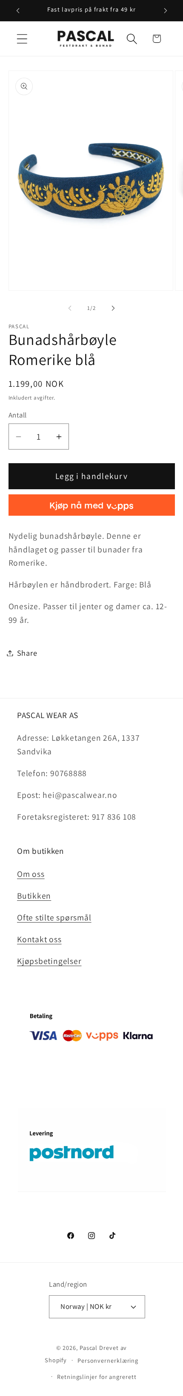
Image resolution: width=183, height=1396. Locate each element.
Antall (18, 415)
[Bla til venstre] (69, 308)
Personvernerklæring (107, 1360)
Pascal (89, 1347)
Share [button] (27, 653)
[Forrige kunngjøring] (18, 10)
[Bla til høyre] (113, 308)
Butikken (34, 895)
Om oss (31, 873)
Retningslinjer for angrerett (96, 1377)
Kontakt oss (39, 939)
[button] (22, 38)
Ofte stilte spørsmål (54, 917)
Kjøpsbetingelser (49, 961)
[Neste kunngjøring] (165, 10)
